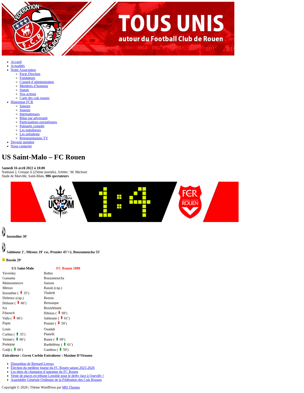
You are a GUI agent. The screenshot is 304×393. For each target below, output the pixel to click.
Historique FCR (22, 102)
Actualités (18, 66)
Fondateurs (27, 78)
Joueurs (25, 110)
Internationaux (30, 114)
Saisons (25, 106)
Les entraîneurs (30, 130)
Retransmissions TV (34, 138)
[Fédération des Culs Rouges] (118, 54)
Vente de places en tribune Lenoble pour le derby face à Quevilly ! (57, 376)
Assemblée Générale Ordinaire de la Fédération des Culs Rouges (56, 380)
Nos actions (28, 94)
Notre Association (23, 70)
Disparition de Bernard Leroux (32, 364)
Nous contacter (21, 146)
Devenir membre (22, 142)
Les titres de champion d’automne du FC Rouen (44, 372)
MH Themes (71, 387)
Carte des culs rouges (34, 98)
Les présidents (30, 134)
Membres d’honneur (34, 86)
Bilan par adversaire (34, 118)
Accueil (16, 62)
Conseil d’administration (37, 82)
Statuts (24, 90)
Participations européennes (38, 122)
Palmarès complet (32, 126)
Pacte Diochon (30, 74)
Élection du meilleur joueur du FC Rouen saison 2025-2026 (53, 368)
